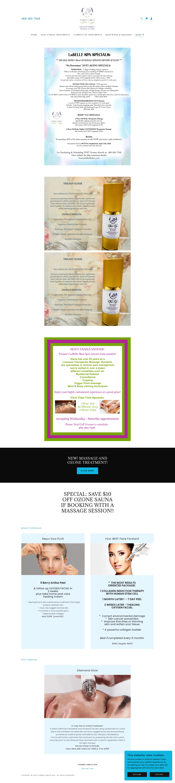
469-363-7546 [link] (30, 18)
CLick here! (87, 470)
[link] (87, 18)
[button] (151, 18)
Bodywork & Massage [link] (119, 35)
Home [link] (34, 35)
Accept (159, 774)
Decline (137, 774)
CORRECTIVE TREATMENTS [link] (88, 35)
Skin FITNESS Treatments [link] (55, 35)
